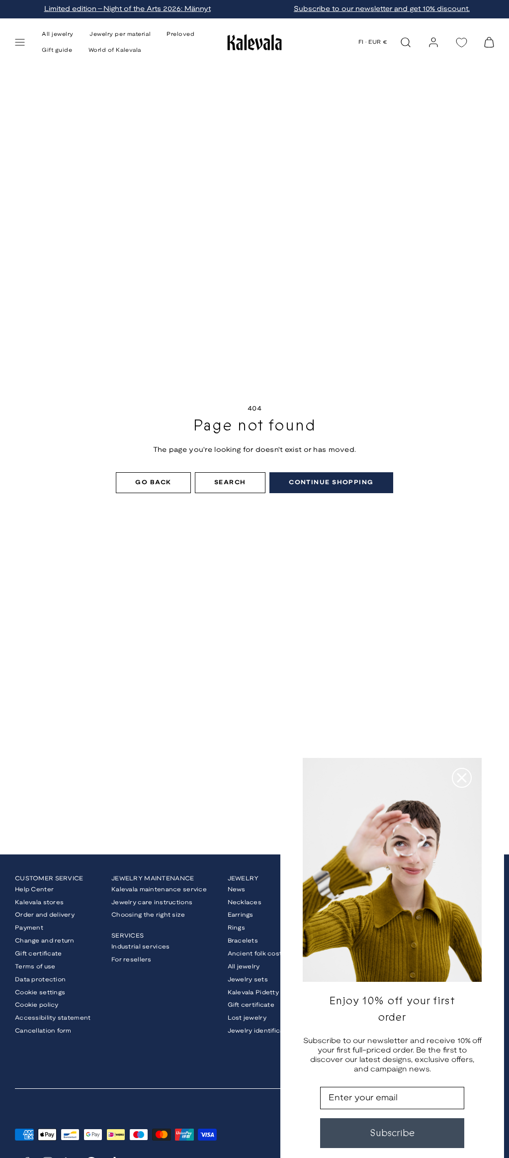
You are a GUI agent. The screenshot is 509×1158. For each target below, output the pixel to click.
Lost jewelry (247, 1018)
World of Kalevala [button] (114, 50)
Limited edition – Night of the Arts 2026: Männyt (127, 9)
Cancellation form (43, 1031)
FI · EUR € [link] (373, 42)
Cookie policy (37, 1005)
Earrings (241, 915)
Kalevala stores (39, 902)
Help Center (34, 889)
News (237, 889)
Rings (236, 928)
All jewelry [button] (58, 34)
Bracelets (243, 941)
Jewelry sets (248, 979)
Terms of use (35, 966)
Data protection (40, 979)
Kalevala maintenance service (159, 889)
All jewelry (244, 966)
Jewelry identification (262, 1031)
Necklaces (245, 902)
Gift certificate (38, 953)
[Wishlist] (461, 42)
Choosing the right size (148, 915)
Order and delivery (45, 915)
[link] (433, 42)
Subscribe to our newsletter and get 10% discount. (382, 9)
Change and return (45, 941)
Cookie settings (40, 992)
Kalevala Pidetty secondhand (274, 992)
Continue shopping (331, 482)
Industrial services (140, 946)
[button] (20, 42)
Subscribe (392, 1133)
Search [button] (230, 482)
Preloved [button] (180, 34)
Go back (153, 482)
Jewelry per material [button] (120, 34)
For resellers (131, 959)
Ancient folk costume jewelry (274, 953)
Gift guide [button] (57, 50)
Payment (29, 928)
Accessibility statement (52, 1018)
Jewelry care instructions (151, 902)
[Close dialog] (462, 778)
